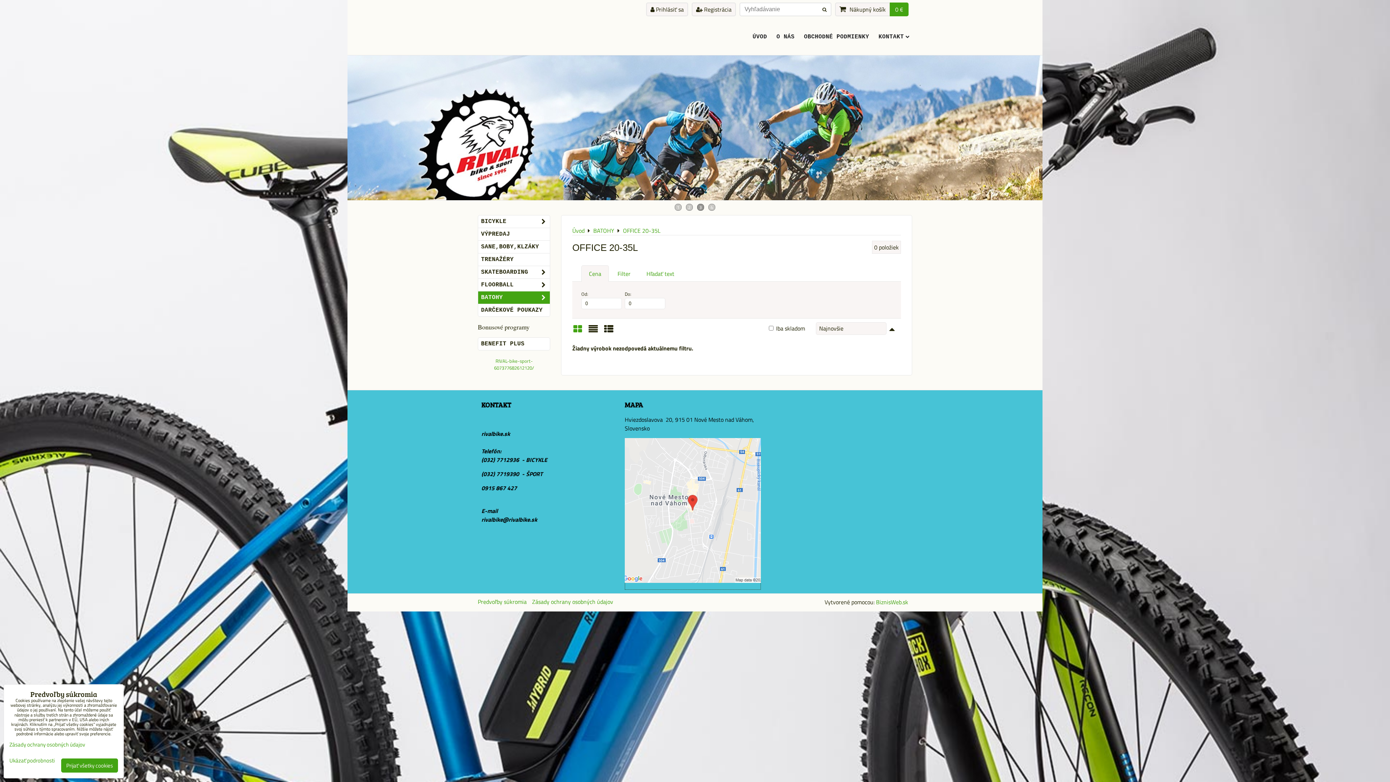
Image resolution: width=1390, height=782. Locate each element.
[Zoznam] (593, 331)
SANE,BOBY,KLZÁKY (510, 247)
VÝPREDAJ (495, 234)
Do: (628, 294)
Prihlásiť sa (669, 9)
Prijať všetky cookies (89, 765)
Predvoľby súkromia (502, 601)
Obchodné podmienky (836, 37)
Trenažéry (497, 259)
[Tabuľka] (608, 331)
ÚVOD (760, 37)
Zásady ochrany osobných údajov (572, 601)
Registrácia (717, 9)
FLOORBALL (497, 285)
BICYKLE (493, 221)
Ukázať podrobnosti (32, 761)
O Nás (785, 37)
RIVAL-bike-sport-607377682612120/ (514, 364)
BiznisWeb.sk (892, 602)
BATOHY (492, 297)
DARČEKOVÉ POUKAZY (512, 310)
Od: (584, 294)
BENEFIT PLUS (503, 344)
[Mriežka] (577, 331)
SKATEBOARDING (504, 272)
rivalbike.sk (495, 433)
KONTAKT (891, 37)
